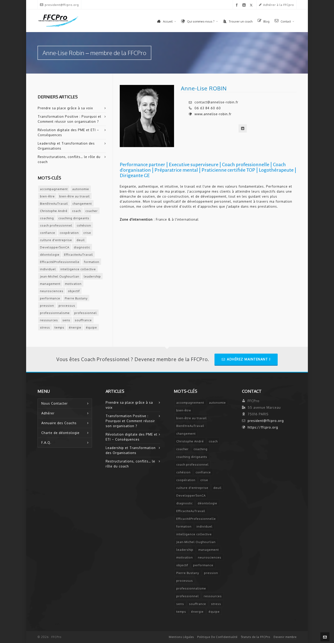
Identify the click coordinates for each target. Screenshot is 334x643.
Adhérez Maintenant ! (248, 359)
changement (82, 203)
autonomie (80, 189)
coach (76, 211)
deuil (81, 240)
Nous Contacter (54, 403)
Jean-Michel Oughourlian (59, 276)
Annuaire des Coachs (59, 423)
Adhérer (48, 413)
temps (59, 327)
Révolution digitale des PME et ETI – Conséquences (68, 132)
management (50, 284)
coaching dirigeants (73, 218)
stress (45, 327)
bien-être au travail (74, 196)
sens (66, 320)
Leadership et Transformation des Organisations (66, 145)
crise (87, 233)
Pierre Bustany (76, 298)
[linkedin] (244, 5)
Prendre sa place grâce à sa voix (65, 108)
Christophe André (53, 211)
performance (50, 298)
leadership (92, 276)
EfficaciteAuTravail (78, 254)
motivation (73, 284)
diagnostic (82, 247)
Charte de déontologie (60, 433)
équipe (91, 327)
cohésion (84, 225)
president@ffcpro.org (62, 5)
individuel (48, 269)
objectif (74, 291)
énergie (75, 327)
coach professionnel (56, 225)
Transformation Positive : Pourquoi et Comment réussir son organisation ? (69, 119)
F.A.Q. (46, 442)
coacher (91, 211)
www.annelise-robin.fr (213, 114)
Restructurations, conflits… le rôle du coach (69, 159)
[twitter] (252, 5)
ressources (49, 320)
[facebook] (237, 5)
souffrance (83, 320)
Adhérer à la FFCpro (278, 5)
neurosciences (51, 291)
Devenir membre (285, 637)
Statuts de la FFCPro (255, 637)
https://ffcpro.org (263, 427)
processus (67, 305)
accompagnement (54, 189)
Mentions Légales (181, 637)
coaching (47, 218)
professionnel (85, 313)
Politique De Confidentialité (217, 637)
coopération (69, 233)
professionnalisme (55, 313)
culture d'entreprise (56, 240)
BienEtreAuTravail (54, 203)
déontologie (50, 254)
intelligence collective (78, 269)
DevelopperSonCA (54, 247)
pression (47, 305)
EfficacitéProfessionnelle (60, 262)
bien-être (47, 196)
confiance (47, 233)
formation (91, 262)
